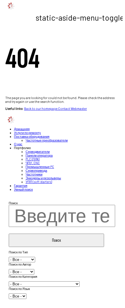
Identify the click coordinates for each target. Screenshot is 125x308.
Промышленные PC (40, 167)
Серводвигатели (38, 151)
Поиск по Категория (23, 276)
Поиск (13, 203)
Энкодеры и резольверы (43, 178)
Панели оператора (39, 155)
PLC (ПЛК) (33, 159)
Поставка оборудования (31, 136)
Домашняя (22, 129)
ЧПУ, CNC (33, 163)
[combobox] (62, 216)
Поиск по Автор (20, 264)
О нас (18, 144)
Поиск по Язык (19, 289)
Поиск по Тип (18, 252)
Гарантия (20, 185)
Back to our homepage (41, 108)
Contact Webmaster (72, 108)
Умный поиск (23, 189)
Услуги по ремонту (27, 133)
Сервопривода (36, 170)
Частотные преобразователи (47, 140)
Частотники (34, 174)
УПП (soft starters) (39, 182)
